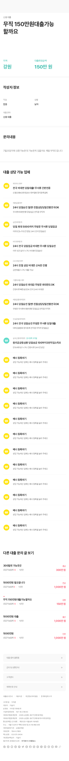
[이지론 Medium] (12, 746)
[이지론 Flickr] (45, 746)
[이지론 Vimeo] (52, 746)
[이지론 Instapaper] (41, 746)
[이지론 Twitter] (23, 746)
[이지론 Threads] (48, 746)
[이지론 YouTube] (56, 746)
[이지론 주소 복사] (60, 746)
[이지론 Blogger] (4, 746)
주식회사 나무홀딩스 (29, 741)
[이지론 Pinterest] (19, 746)
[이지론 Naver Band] (34, 746)
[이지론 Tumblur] (26, 746)
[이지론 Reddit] (15, 746)
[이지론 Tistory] (37, 746)
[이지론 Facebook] (30, 746)
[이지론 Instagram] (8, 746)
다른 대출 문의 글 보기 (18, 553)
